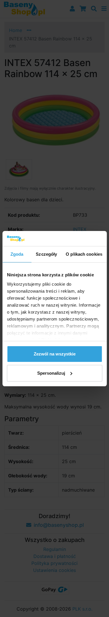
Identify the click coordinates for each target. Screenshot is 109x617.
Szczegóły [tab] (46, 254)
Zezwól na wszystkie (55, 353)
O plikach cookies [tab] (84, 254)
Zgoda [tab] (17, 254)
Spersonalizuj (51, 373)
